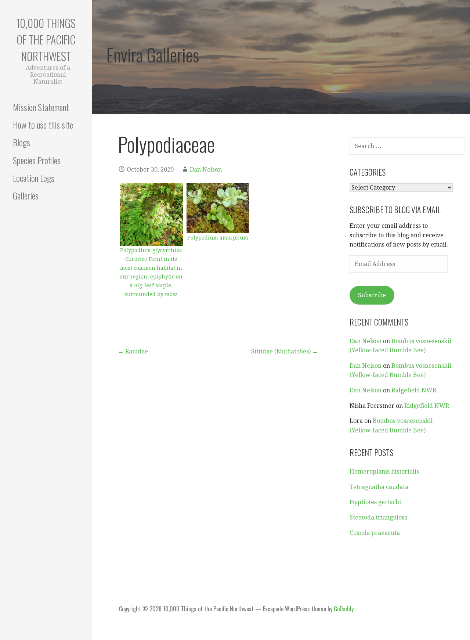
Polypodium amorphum (217, 238)
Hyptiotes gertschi (375, 502)
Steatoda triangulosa (379, 517)
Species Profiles (37, 160)
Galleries (26, 195)
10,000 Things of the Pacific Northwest (46, 39)
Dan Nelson (206, 169)
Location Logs (33, 177)
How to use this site (43, 124)
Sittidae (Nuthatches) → (284, 351)
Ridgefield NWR (413, 390)
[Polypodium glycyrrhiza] (151, 214)
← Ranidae (133, 351)
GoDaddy (344, 608)
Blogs (21, 142)
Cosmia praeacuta (375, 532)
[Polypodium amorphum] (218, 208)
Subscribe (372, 295)
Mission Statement (41, 107)
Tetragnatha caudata (379, 486)
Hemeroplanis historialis (384, 471)
